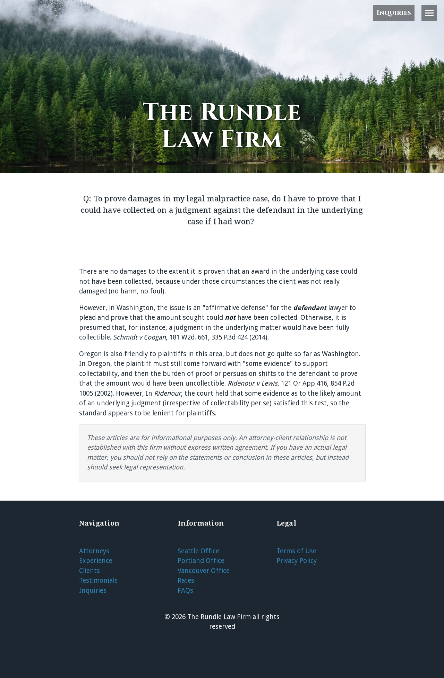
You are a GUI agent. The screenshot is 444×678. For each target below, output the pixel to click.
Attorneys (94, 551)
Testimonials (98, 580)
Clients (89, 571)
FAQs (185, 591)
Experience (95, 561)
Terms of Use (296, 551)
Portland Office (201, 561)
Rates (186, 580)
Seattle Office (198, 551)
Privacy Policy (296, 561)
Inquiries (394, 12)
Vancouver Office (204, 571)
